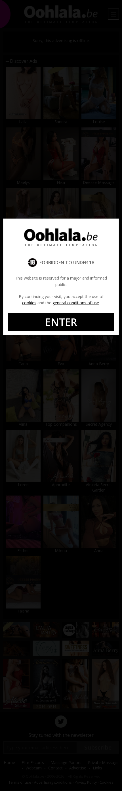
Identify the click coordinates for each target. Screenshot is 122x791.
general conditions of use (75, 302)
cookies (29, 302)
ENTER (61, 322)
